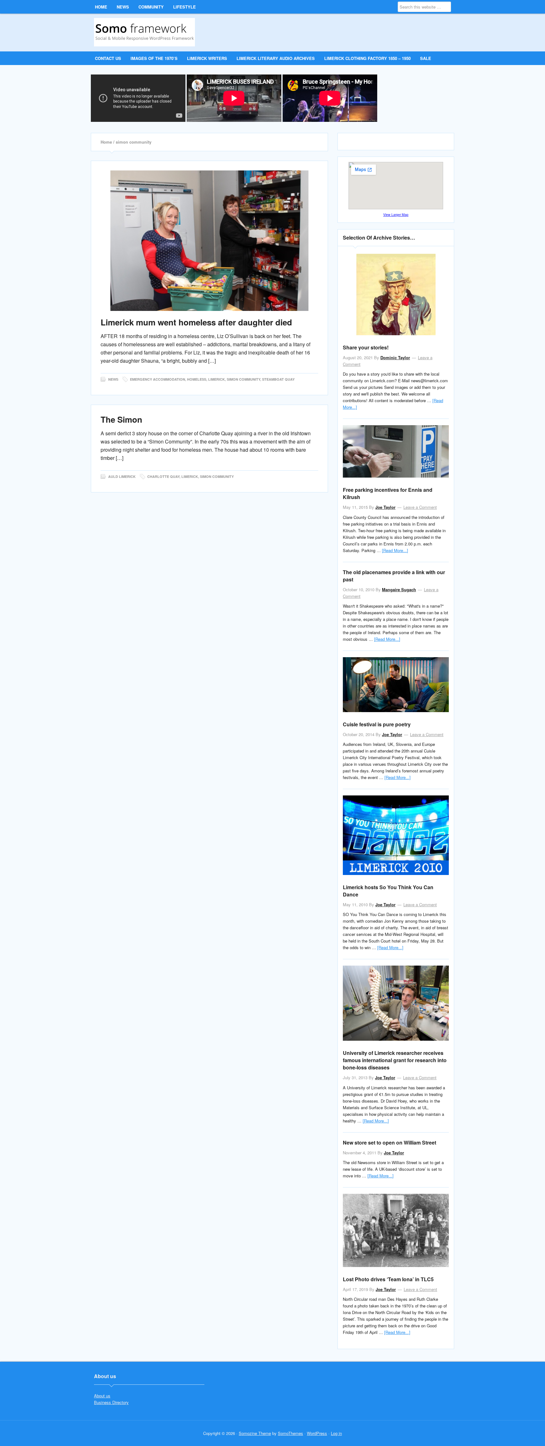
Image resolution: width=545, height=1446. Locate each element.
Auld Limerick (122, 476)
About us (102, 1396)
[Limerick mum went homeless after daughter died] (209, 240)
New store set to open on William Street (389, 1142)
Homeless (196, 379)
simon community (243, 379)
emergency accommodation (157, 379)
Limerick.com (147, 32)
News (113, 379)
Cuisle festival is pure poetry (377, 724)
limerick (216, 379)
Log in (336, 1433)
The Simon (121, 419)
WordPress (317, 1433)
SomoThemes (290, 1433)
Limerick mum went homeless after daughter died (196, 322)
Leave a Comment (420, 507)
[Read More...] (395, 550)
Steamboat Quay (278, 379)
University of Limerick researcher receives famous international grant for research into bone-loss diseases (395, 1060)
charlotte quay (163, 476)
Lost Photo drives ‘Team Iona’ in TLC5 (388, 1279)
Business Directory (111, 1402)
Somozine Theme (255, 1433)
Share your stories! (366, 347)
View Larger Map (395, 214)
